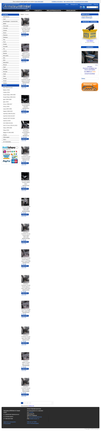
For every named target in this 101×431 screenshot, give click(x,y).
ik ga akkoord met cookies (81, 1)
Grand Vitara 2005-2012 (9, 97)
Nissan (5, 64)
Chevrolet (5, 26)
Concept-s (38, 10)
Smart (4, 80)
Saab (4, 74)
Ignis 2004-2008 (7, 99)
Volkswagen (6, 137)
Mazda (5, 53)
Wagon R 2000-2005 (8, 132)
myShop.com (31, 405)
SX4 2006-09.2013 (8, 123)
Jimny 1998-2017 (7, 104)
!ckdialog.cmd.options (57, 1)
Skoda (4, 78)
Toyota (5, 135)
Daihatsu (5, 37)
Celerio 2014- (6, 92)
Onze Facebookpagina (33, 423)
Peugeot (5, 69)
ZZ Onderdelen (7, 141)
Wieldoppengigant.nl (54, 10)
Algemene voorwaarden (10, 422)
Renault (5, 71)
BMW (4, 23)
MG (4, 58)
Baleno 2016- (6, 90)
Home (27, 10)
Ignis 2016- (6, 101)
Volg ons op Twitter (32, 421)
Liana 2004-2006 (7, 109)
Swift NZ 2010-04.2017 (9, 116)
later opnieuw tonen (69, 1)
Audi (4, 19)
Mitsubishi (5, 62)
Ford (4, 42)
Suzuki (5, 85)
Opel (4, 67)
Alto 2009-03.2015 (7, 87)
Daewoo (5, 35)
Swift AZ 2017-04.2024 (9, 118)
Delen (83, 78)
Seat (4, 76)
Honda (5, 44)
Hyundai (5, 46)
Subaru (5, 83)
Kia (4, 48)
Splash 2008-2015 (7, 111)
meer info (23, 36)
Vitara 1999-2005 (7, 127)
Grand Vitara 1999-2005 (9, 94)
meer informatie (39, 1)
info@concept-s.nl (34, 418)
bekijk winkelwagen (87, 17)
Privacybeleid (7, 423)
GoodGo (31, 412)
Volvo (4, 139)
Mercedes (5, 55)
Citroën (5, 30)
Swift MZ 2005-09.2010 (9, 113)
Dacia (4, 32)
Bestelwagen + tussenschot (10, 21)
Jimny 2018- (6, 106)
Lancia (5, 51)
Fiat (4, 39)
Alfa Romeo (6, 16)
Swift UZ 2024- (7, 120)
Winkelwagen (70, 10)
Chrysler (5, 28)
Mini (4, 60)
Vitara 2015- (6, 130)
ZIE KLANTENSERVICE (35, 417)
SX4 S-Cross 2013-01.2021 (10, 125)
